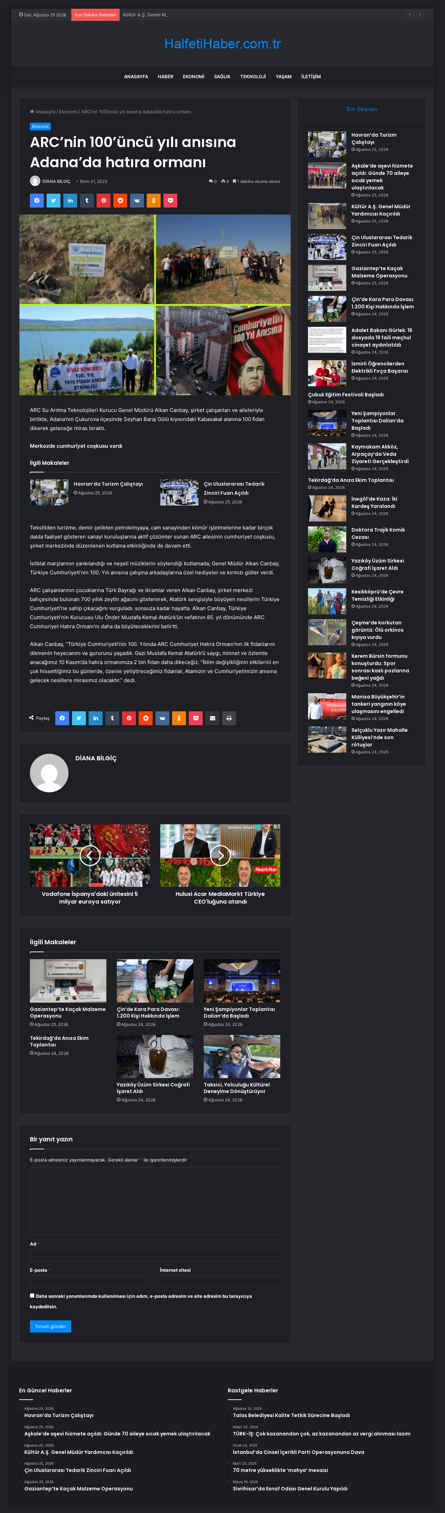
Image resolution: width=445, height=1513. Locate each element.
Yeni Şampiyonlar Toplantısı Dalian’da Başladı (239, 1012)
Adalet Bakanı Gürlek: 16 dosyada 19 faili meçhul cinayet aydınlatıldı (381, 337)
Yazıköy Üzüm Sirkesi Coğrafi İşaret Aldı (153, 1088)
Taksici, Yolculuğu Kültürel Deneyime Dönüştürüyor (237, 1088)
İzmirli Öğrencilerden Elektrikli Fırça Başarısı (379, 367)
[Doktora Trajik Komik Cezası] (327, 539)
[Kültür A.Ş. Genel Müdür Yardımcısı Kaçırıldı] (327, 216)
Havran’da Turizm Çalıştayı (108, 483)
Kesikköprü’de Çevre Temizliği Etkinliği (377, 595)
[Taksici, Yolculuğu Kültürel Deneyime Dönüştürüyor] (242, 1056)
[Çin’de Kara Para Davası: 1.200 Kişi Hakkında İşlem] (155, 980)
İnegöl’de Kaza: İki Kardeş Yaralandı (374, 502)
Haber (165, 76)
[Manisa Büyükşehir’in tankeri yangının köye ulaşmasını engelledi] (327, 706)
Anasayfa (136, 76)
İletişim (311, 76)
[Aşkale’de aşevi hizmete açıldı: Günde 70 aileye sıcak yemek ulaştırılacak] (327, 175)
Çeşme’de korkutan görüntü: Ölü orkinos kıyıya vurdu (377, 630)
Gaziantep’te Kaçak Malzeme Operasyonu (68, 1012)
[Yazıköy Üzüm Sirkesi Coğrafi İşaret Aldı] (155, 1056)
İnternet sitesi (175, 1270)
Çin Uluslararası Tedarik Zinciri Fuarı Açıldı (381, 241)
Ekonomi (193, 76)
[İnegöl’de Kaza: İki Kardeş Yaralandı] (327, 508)
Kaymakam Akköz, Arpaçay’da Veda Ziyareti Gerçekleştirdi (380, 454)
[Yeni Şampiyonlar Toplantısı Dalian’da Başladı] (242, 980)
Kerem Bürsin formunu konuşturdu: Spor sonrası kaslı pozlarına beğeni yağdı (380, 667)
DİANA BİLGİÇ (56, 181)
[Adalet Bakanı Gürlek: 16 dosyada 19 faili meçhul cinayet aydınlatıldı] (327, 340)
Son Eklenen (361, 109)
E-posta (40, 1270)
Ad (35, 1244)
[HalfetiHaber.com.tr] (222, 43)
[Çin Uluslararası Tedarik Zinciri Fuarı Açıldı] (179, 492)
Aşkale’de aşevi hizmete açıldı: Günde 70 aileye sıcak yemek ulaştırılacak (382, 176)
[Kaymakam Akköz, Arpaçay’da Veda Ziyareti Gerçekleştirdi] (327, 456)
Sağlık (222, 76)
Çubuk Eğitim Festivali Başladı (346, 394)
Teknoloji (253, 76)
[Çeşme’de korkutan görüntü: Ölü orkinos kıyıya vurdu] (327, 632)
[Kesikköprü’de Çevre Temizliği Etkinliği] (327, 601)
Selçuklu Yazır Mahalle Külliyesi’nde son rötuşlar (379, 737)
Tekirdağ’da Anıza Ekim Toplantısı (59, 1041)
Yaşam (284, 76)
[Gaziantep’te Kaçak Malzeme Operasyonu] (68, 980)
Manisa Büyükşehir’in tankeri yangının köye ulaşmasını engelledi (378, 704)
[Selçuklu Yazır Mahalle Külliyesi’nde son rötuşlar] (327, 740)
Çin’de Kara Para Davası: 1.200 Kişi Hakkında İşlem (148, 1012)
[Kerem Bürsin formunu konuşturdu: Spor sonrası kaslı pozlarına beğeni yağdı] (327, 666)
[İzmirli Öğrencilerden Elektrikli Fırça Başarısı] (327, 373)
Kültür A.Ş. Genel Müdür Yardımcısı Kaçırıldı (170, 14)
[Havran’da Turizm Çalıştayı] (49, 492)
